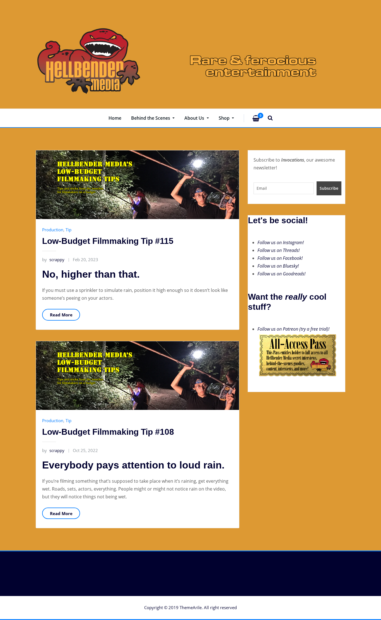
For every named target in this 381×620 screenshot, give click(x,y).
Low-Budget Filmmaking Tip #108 (108, 431)
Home (114, 118)
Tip (68, 229)
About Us (194, 118)
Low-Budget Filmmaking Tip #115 (107, 241)
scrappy (53, 259)
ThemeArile (191, 607)
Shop (225, 118)
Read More (61, 315)
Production (52, 229)
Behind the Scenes (151, 118)
